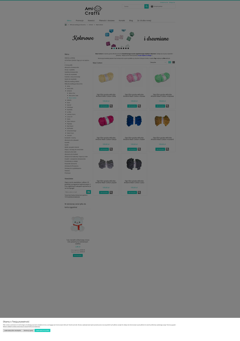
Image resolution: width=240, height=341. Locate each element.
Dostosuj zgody (28, 330)
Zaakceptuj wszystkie (42, 330)
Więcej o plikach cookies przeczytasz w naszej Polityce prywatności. (21, 326)
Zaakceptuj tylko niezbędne (12, 330)
